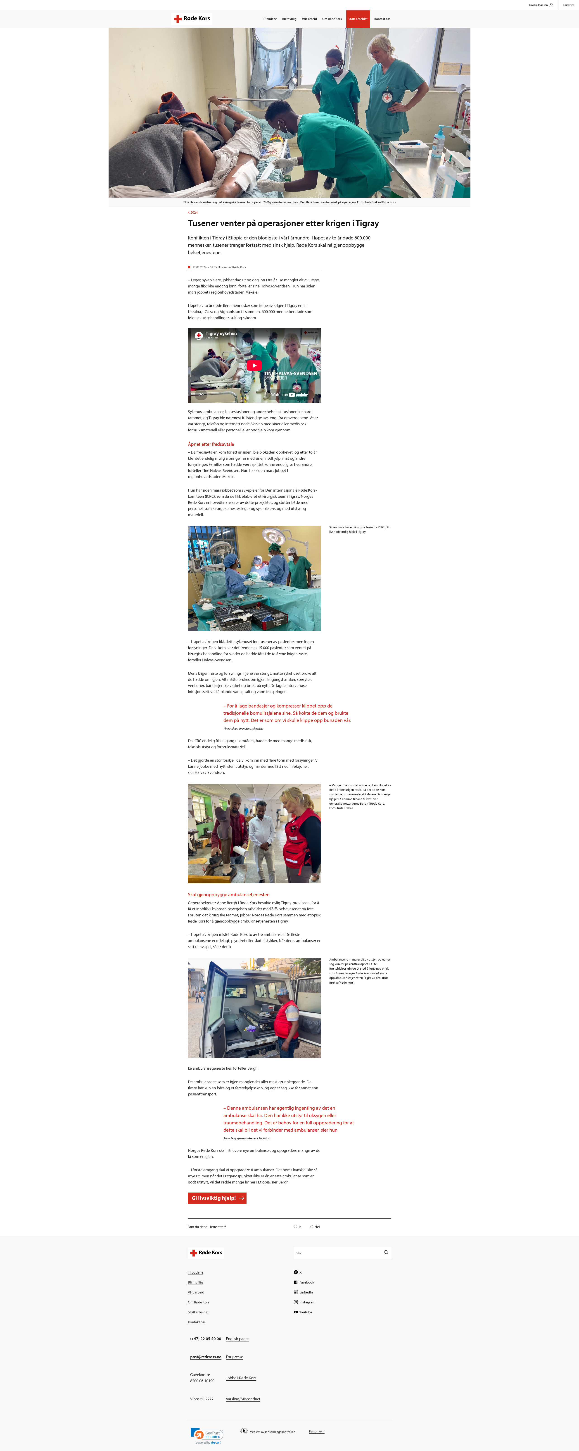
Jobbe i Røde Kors (241, 1377)
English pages (237, 1338)
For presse (234, 1356)
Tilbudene (270, 19)
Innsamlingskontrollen (280, 1432)
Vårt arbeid (309, 19)
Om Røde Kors (332, 19)
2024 (193, 212)
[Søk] (386, 1253)
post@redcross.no (205, 1356)
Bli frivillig (289, 19)
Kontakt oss (382, 19)
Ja (299, 1226)
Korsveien (568, 5)
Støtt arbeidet (358, 19)
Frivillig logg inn (538, 5)
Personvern (317, 1431)
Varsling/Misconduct (243, 1398)
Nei (317, 1226)
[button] (207, 1436)
